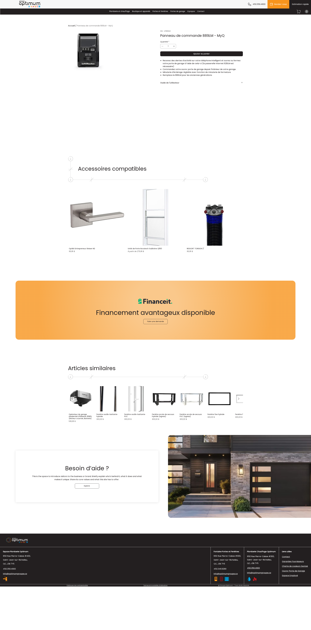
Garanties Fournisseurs (293, 561)
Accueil (71, 25)
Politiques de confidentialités (77, 585)
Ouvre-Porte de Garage (293, 571)
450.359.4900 (9, 568)
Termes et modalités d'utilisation (155, 585)
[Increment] (174, 46)
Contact (286, 556)
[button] (306, 11)
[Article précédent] (72, 398)
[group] (155, 221)
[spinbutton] (168, 46)
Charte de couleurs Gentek (295, 566)
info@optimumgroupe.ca (226, 573)
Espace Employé (290, 575)
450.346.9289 (220, 568)
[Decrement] (162, 46)
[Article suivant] (239, 398)
